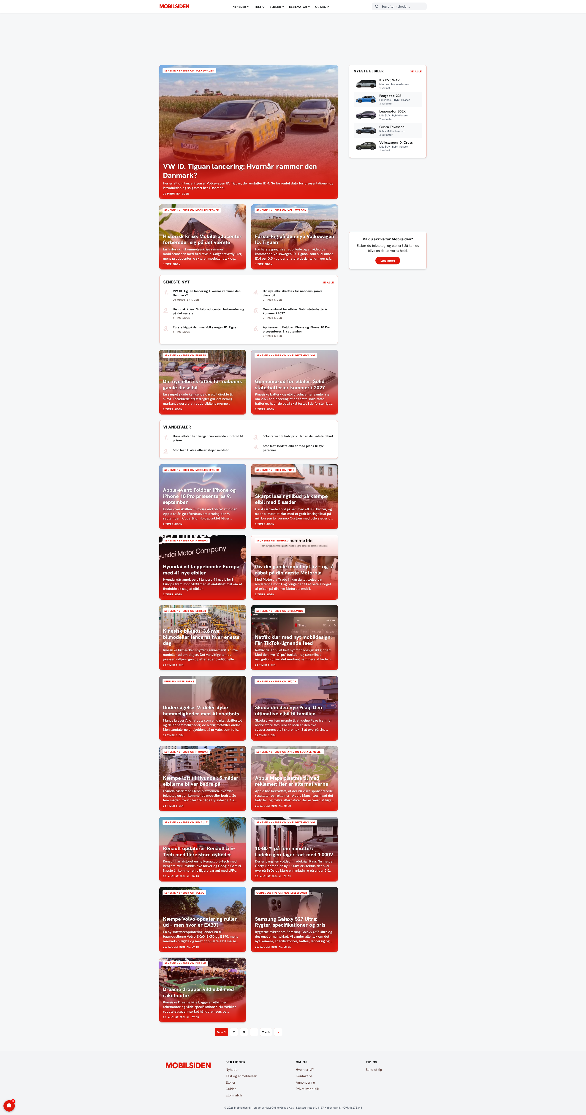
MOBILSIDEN (174, 6)
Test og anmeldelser (241, 1076)
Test (257, 7)
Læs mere (387, 260)
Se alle (328, 282)
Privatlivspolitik (307, 1089)
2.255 (266, 1032)
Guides (320, 7)
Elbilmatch (298, 7)
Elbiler (275, 7)
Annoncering (305, 1082)
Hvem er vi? (305, 1069)
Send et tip (374, 1069)
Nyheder (239, 7)
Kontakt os (304, 1076)
